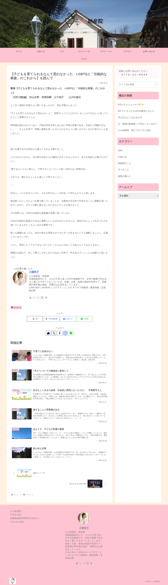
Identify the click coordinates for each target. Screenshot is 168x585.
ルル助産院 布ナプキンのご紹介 (134, 130)
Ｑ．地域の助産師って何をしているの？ (138, 124)
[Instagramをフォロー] (42, 297)
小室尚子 (34, 272)
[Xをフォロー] (34, 297)
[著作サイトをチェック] (30, 297)
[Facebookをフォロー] (38, 297)
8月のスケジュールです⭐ (131, 104)
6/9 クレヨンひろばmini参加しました (136, 111)
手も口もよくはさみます (130, 117)
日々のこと (17, 307)
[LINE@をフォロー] (46, 297)
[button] (155, 84)
